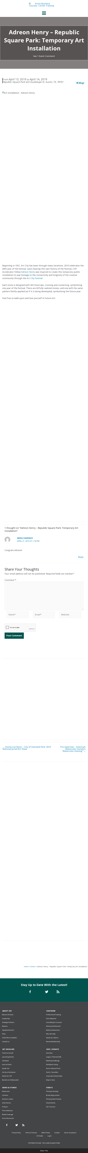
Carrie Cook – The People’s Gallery (44, 895)
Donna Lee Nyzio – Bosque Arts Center (44, 836)
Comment (10, 580)
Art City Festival (35, 278)
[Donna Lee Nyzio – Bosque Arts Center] (44, 830)
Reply (80, 557)
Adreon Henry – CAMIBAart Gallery (44, 860)
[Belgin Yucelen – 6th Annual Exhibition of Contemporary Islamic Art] (44, 913)
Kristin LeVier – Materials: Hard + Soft (44, 931)
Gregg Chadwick (25, 538)
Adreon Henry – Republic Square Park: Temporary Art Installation (44, 872)
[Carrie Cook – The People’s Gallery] (44, 889)
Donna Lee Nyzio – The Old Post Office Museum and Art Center (44, 848)
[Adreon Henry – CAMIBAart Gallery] (44, 854)
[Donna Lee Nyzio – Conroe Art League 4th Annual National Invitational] (44, 878)
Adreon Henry (28, 271)
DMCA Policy (45, 1133)
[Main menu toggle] (44, 13)
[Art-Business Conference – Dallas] (44, 901)
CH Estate (39, 1136)
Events (32, 966)
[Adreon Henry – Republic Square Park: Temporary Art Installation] (44, 866)
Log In (50, 1136)
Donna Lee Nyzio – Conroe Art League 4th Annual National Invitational (44, 884)
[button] (74, 511)
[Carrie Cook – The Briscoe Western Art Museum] (44, 799)
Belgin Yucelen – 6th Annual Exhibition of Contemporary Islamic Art (44, 919)
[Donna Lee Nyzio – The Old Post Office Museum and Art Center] (44, 842)
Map (81, 83)
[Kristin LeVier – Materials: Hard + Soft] (44, 925)
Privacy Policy (16, 1133)
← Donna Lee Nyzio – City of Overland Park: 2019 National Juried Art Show (27, 748)
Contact (57, 1133)
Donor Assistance (70, 1133)
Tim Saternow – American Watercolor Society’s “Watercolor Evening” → (72, 749)
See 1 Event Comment (44, 56)
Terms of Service (31, 1133)
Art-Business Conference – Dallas (44, 907)
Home (26, 966)
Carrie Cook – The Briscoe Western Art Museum (44, 824)
